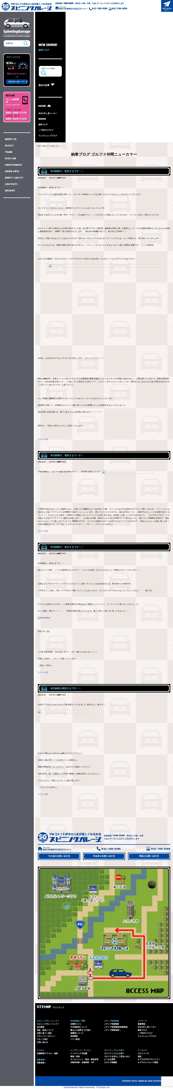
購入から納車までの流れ (80, 1030)
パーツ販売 (75, 1039)
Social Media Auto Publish (74, 1087)
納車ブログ (43, 124)
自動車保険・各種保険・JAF (82, 1062)
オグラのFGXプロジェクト (149, 1059)
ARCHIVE (10, 191)
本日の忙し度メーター (48, 113)
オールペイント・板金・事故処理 (84, 1059)
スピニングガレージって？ (48, 1024)
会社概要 (40, 1027)
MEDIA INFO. (12, 171)
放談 (139, 1056)
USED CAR (10, 158)
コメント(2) (43, 439)
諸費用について (76, 1033)
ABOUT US (11, 139)
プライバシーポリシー (46, 1036)
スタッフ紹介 (42, 1039)
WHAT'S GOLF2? (14, 178)
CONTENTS (11, 184)
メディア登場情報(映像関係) (116, 1027)
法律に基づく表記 (44, 1033)
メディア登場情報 (111, 1024)
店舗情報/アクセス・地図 (47, 1053)
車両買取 (74, 1036)
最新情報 (42, 119)
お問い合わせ (42, 1042)
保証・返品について (45, 1030)
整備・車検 (75, 1056)
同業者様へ (41, 1063)
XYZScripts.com (103, 1087)
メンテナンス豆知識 (78, 1053)
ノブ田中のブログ (46, 130)
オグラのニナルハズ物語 (148, 1062)
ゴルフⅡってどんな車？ (114, 1053)
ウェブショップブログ (48, 136)
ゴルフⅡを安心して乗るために (117, 1056)
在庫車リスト (76, 1024)
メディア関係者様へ (112, 1030)
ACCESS (9, 146)
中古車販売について (78, 1027)
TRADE (9, 152)
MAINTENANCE (13, 165)
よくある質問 (109, 1059)
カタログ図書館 (110, 1062)
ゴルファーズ (143, 1053)
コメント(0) (43, 531)
